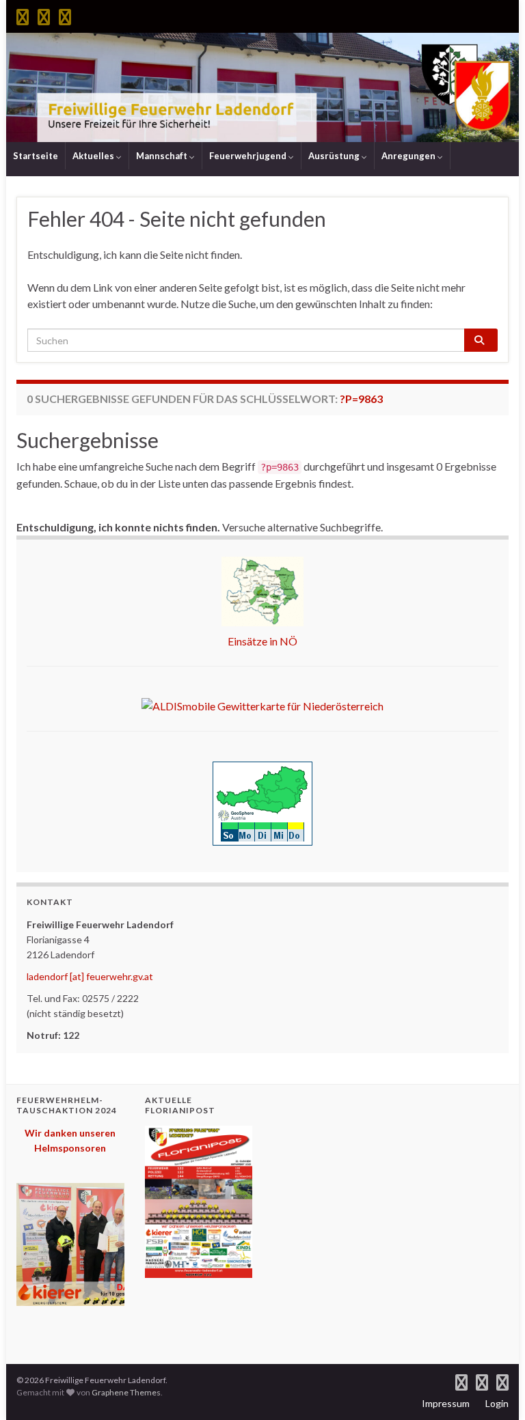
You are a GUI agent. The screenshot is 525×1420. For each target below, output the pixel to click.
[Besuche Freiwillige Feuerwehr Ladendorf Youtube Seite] (65, 15)
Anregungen (409, 155)
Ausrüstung (335, 155)
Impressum (446, 1403)
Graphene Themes (126, 1392)
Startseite (35, 155)
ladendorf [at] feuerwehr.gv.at (90, 976)
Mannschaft (162, 155)
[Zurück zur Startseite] (262, 87)
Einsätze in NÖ (262, 641)
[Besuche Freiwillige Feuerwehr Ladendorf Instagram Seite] (44, 15)
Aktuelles (94, 155)
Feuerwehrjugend (248, 155)
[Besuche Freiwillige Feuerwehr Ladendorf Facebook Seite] (22, 15)
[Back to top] (494, 1389)
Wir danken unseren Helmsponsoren (70, 1140)
